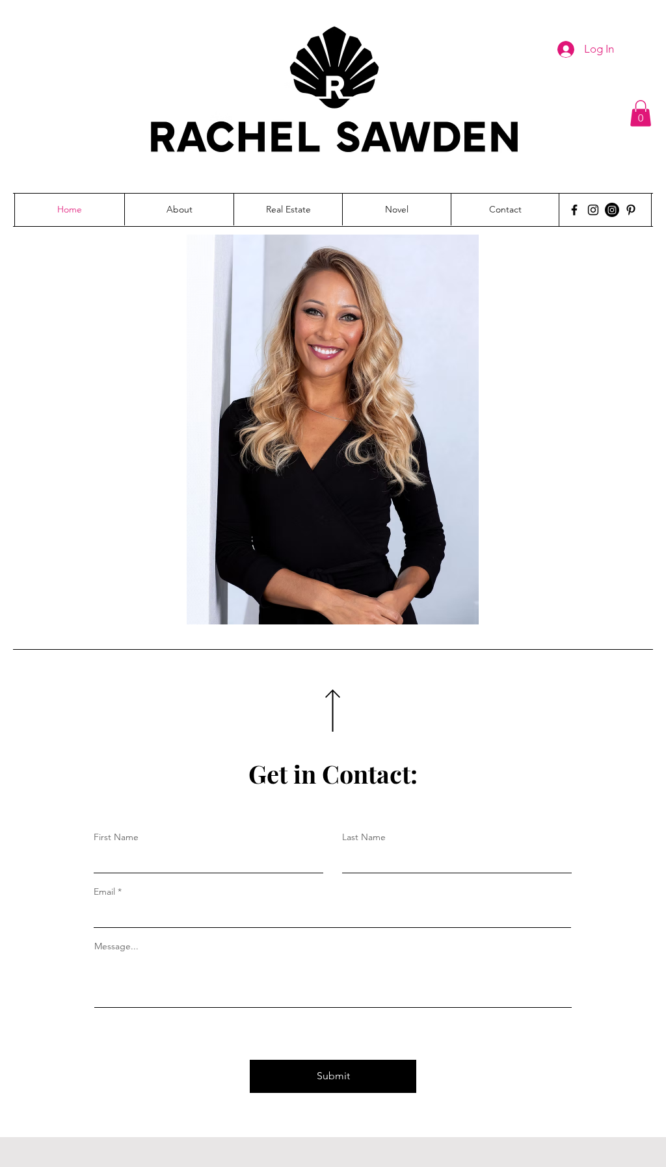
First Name (116, 836)
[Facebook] (574, 210)
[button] (641, 113)
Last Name (364, 836)
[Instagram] (593, 210)
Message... (116, 946)
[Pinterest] (631, 210)
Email (104, 891)
